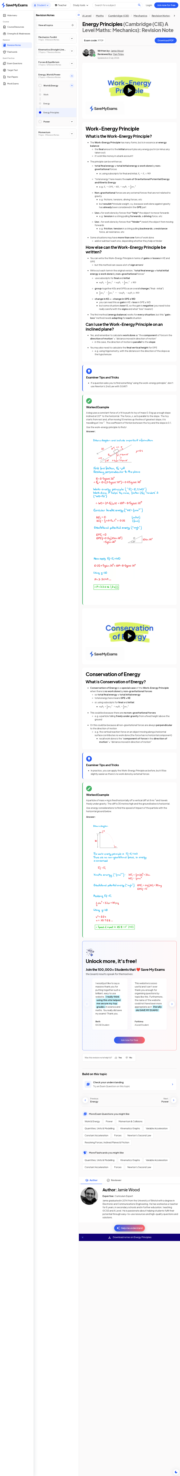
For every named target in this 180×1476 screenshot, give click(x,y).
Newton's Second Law (139, 1135)
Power (109, 1121)
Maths (100, 15)
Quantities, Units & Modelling (99, 1128)
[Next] (172, 1004)
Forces (118, 1135)
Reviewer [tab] (116, 1180)
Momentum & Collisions (130, 1121)
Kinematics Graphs (130, 1128)
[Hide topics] (79, 15)
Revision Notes (161, 15)
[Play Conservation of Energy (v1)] (129, 636)
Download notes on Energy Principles (131, 1237)
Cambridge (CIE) (118, 15)
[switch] (176, 1472)
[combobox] (117, 5)
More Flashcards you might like (106, 1152)
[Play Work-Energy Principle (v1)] (129, 90)
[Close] (82, 1237)
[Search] (139, 5)
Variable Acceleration (157, 1128)
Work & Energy (92, 1121)
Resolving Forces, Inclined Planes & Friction (107, 1142)
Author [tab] (94, 1180)
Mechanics (140, 15)
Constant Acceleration (96, 1135)
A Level (86, 15)
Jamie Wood (117, 50)
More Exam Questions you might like (109, 1113)
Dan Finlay (118, 54)
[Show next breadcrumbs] (174, 15)
